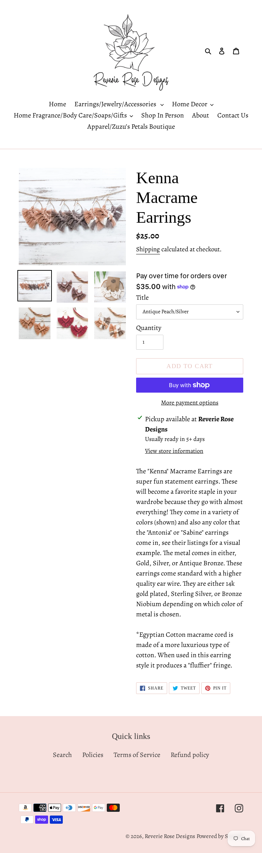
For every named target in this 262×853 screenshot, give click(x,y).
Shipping (148, 249)
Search (62, 754)
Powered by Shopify (219, 836)
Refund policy (190, 754)
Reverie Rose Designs (170, 836)
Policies (92, 754)
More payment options (189, 402)
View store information (174, 451)
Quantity (148, 327)
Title (142, 297)
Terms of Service (137, 754)
